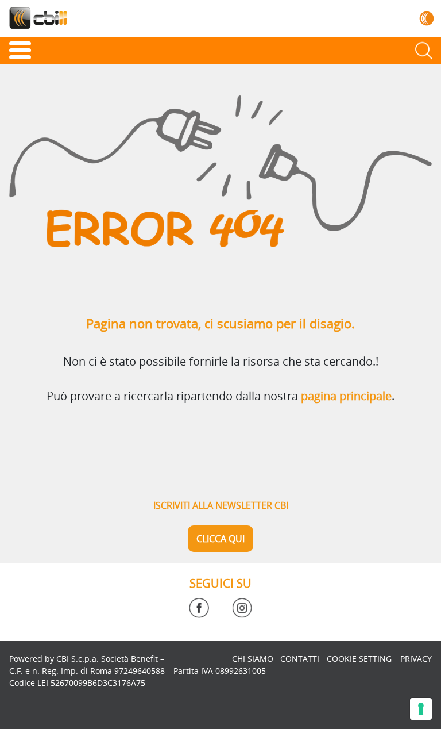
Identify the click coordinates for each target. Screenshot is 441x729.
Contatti (299, 658)
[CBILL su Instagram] (242, 608)
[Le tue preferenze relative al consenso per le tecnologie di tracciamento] (421, 709)
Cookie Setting (359, 658)
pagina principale (346, 396)
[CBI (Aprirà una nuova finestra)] (427, 18)
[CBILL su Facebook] (198, 608)
